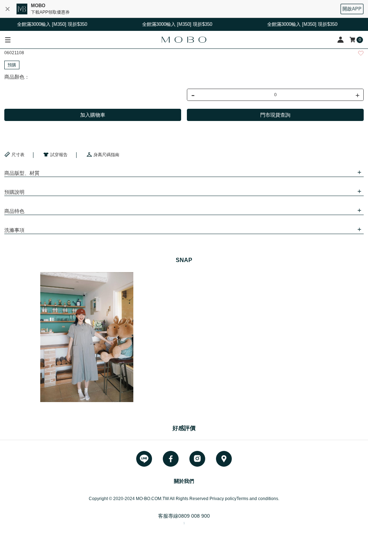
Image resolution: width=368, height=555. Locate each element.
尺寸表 (18, 154)
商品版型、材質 (22, 173)
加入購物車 (92, 115)
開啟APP (352, 8)
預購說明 (14, 192)
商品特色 (14, 211)
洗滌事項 (14, 230)
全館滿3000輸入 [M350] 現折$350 (49, 24)
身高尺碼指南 (106, 154)
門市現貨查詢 (275, 115)
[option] (86, 337)
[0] (352, 40)
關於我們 (184, 481)
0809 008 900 (194, 516)
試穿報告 (59, 154)
